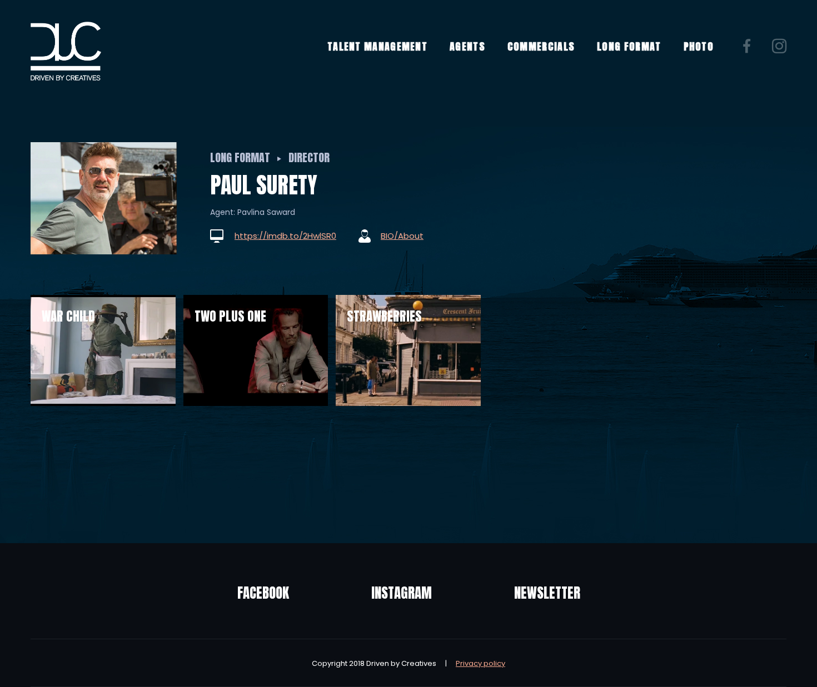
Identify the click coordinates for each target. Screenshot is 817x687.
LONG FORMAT (629, 46)
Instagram (401, 593)
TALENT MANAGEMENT (377, 46)
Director (309, 157)
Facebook (263, 593)
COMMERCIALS (541, 46)
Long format (240, 157)
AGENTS (467, 46)
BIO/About (402, 236)
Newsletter (547, 593)
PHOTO (699, 46)
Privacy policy (480, 663)
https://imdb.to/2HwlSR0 (285, 236)
